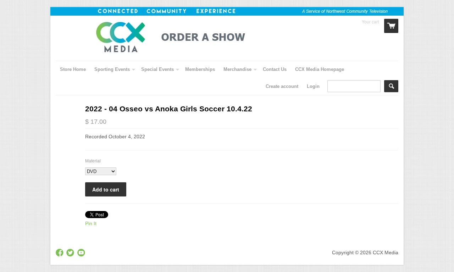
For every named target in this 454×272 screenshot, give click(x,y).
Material (93, 161)
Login (313, 86)
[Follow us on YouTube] (82, 253)
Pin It (90, 223)
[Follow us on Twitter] (71, 253)
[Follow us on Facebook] (60, 253)
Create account (282, 86)
